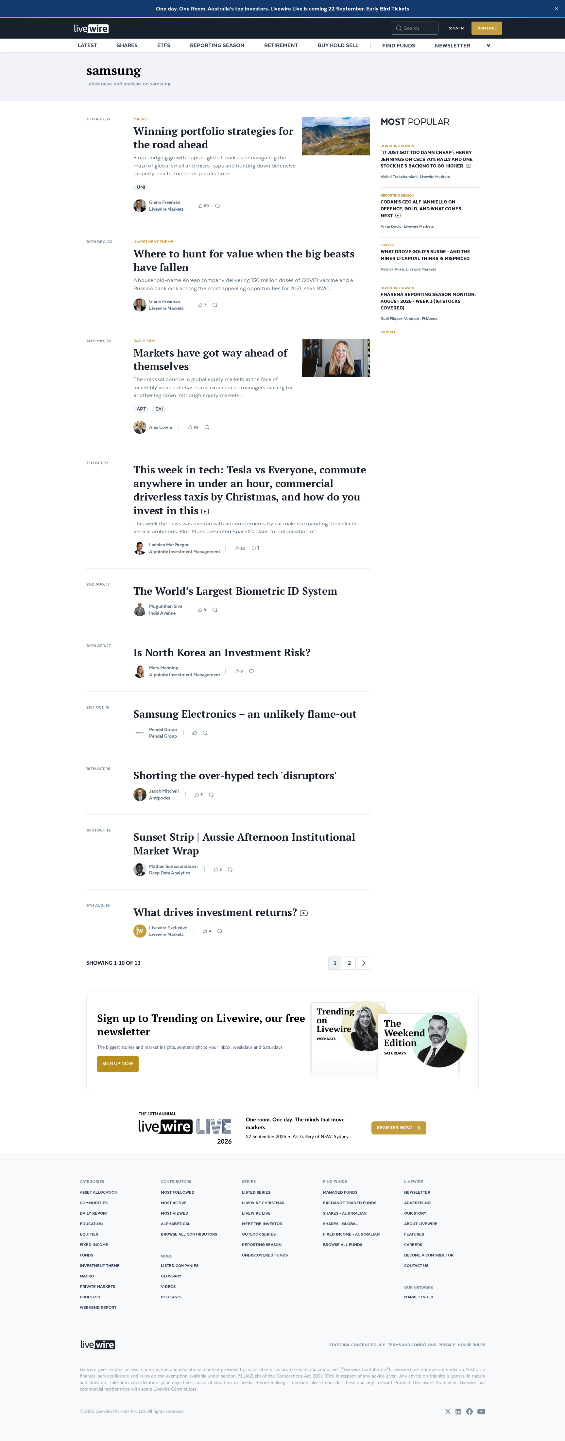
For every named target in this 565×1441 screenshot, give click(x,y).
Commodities (94, 1202)
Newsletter (452, 45)
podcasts (171, 1296)
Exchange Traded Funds (349, 1202)
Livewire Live (256, 1213)
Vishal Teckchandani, (400, 176)
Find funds (398, 45)
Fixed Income (94, 1244)
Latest (87, 45)
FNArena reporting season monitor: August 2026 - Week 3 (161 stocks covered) (428, 301)
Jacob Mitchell (164, 791)
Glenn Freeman (164, 202)
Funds (86, 1255)
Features (414, 1234)
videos (168, 1286)
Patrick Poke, (393, 269)
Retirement (281, 45)
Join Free (487, 28)
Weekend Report (98, 1307)
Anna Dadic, (391, 226)
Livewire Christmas (263, 1202)
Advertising (417, 1202)
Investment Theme (153, 241)
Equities (89, 1234)
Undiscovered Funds (265, 1255)
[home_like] (194, 732)
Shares (127, 45)
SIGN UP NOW (117, 1064)
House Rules (471, 1344)
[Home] (91, 29)
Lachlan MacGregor (169, 544)
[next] (363, 963)
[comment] (217, 205)
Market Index (419, 1296)
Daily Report (94, 1213)
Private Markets (97, 1286)
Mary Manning (163, 667)
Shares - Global (340, 1223)
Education (91, 1223)
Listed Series (256, 1192)
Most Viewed (174, 1213)
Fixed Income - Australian (351, 1234)
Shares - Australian (345, 1213)
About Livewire (420, 1223)
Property (90, 1296)
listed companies (179, 1265)
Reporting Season (217, 45)
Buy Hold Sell (338, 45)
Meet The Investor (262, 1223)
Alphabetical (175, 1223)
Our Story (415, 1213)
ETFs (163, 45)
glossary (171, 1276)
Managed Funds (340, 1192)
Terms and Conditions (412, 1344)
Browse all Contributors (189, 1234)
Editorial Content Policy (357, 1344)
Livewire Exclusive (168, 927)
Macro (140, 118)
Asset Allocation (98, 1192)
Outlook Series (259, 1234)
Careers (413, 1244)
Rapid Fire (144, 340)
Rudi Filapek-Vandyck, (400, 318)
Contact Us (416, 1265)
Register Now (394, 1128)
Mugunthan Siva (165, 606)
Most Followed (178, 1192)
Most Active (174, 1202)
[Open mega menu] (488, 45)
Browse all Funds (342, 1244)
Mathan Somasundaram (173, 866)
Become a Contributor (429, 1255)
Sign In (456, 28)
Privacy (446, 1344)
